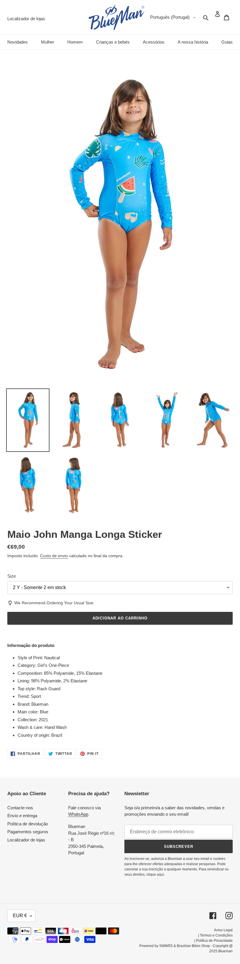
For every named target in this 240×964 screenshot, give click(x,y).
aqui (160, 874)
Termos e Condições (216, 935)
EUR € (20, 915)
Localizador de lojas (26, 839)
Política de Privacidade (214, 941)
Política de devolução (27, 823)
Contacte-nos (20, 807)
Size (11, 576)
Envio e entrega (22, 815)
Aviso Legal (223, 930)
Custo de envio (54, 555)
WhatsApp (78, 814)
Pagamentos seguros (27, 831)
